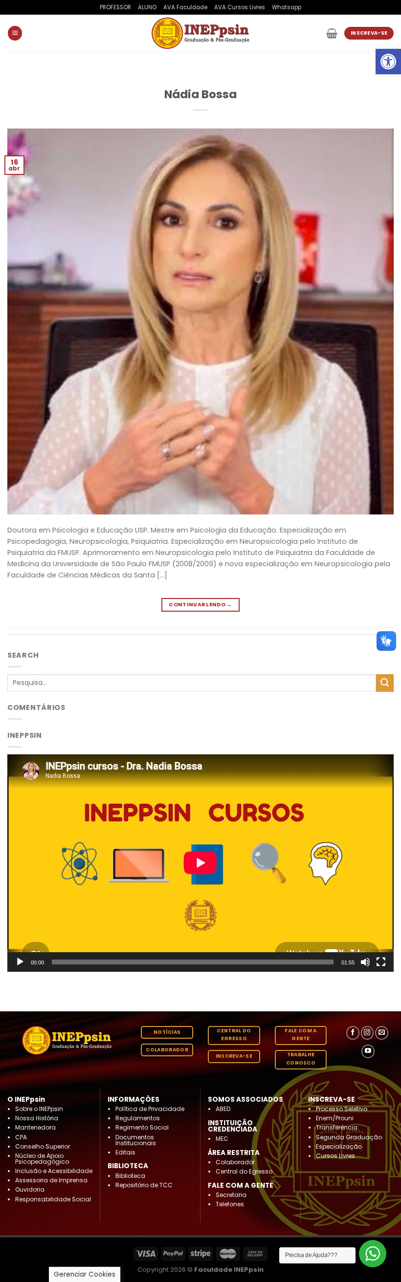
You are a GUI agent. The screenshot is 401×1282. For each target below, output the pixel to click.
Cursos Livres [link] (335, 1156)
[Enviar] (385, 683)
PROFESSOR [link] (115, 7)
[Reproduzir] (20, 962)
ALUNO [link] (147, 7)
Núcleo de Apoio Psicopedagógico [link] (42, 1159)
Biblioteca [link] (130, 1176)
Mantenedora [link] (35, 1127)
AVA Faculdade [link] (185, 7)
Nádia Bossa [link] (200, 94)
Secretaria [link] (231, 1195)
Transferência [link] (336, 1127)
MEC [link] (222, 1138)
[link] (388, 61)
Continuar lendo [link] (200, 604)
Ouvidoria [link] (30, 1189)
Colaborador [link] (235, 1162)
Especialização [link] (339, 1146)
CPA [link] (21, 1137)
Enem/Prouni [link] (335, 1118)
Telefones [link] (230, 1204)
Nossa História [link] (36, 1118)
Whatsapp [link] (286, 7)
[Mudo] (365, 962)
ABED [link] (223, 1109)
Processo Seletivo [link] (341, 1109)
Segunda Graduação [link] (349, 1137)
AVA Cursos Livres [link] (239, 7)
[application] (200, 862)
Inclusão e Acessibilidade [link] (53, 1171)
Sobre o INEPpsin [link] (39, 1109)
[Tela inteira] (381, 962)
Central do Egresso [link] (244, 1171)
